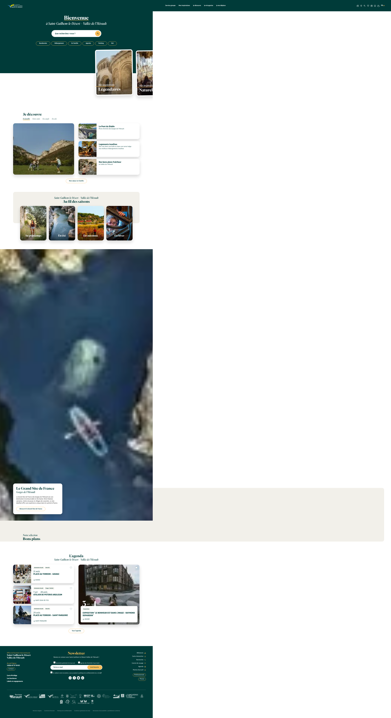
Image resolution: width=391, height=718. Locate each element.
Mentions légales (37, 710)
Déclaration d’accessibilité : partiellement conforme (106, 710)
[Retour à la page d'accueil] (15, 5)
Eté (112, 43)
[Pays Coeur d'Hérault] (42, 696)
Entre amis (36, 119)
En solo (54, 119)
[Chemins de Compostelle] (107, 696)
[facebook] (74, 677)
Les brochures (12, 678)
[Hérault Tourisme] (15, 696)
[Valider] (97, 33)
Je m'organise (208, 5)
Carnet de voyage (138, 663)
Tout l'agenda (76, 631)
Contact (11, 669)
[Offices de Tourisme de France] (92, 701)
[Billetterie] (358, 5)
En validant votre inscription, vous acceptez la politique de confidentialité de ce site (76, 673)
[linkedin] (82, 677)
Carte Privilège (12, 675)
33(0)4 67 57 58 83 (13, 665)
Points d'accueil (138, 670)
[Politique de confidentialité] (100, 673)
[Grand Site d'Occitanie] (80, 696)
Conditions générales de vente (82, 710)
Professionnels (139, 675)
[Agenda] (371, 5)
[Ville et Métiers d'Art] (84, 701)
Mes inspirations (184, 5)
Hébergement (59, 43)
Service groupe (170, 5)
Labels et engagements (15, 681)
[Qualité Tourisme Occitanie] (70, 701)
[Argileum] (53, 696)
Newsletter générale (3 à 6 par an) (65, 663)
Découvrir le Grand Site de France (31, 509)
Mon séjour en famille (76, 181)
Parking (101, 43)
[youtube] (78, 677)
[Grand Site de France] (71, 696)
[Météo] (378, 5)
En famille (74, 43)
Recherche (140, 660)
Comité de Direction (49, 710)
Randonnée (43, 43)
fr (382, 5)
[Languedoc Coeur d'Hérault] (132, 696)
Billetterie (140, 653)
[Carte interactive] (361, 5)
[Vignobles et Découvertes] (122, 696)
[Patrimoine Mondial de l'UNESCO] (99, 696)
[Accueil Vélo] (61, 701)
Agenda (88, 43)
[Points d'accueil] (375, 5)
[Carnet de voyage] (368, 5)
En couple (46, 119)
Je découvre (197, 5)
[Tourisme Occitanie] (62, 696)
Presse (142, 679)
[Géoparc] (89, 696)
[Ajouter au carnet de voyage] (71, 568)
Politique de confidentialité (64, 710)
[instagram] (70, 677)
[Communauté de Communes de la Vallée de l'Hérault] (30, 696)
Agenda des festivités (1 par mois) (89, 663)
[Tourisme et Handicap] (142, 696)
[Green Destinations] (116, 696)
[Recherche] (364, 5)
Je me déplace (221, 5)
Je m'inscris (94, 667)
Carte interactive (138, 656)
